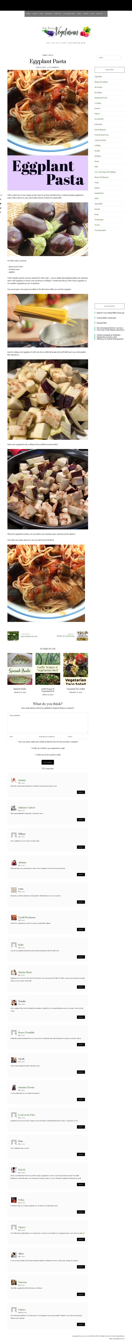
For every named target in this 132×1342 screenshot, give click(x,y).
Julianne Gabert (26, 807)
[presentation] (12, 672)
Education (98, 124)
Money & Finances (102, 177)
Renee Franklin (26, 1032)
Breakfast (98, 92)
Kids (96, 167)
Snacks (54, 2)
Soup (59, 2)
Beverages (21, 2)
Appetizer (30, 2)
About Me (6, 8)
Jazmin (22, 780)
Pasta (50, 55)
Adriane (22, 862)
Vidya (21, 1199)
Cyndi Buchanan (26, 917)
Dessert (97, 108)
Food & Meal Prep (39, 2)
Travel (48, 2)
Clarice (22, 1227)
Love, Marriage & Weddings (105, 172)
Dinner (5, 2)
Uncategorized (100, 230)
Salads (10, 2)
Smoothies (99, 204)
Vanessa (22, 1282)
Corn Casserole (79, 689)
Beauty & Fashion (101, 82)
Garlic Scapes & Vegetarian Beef (23, 690)
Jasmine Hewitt (26, 1087)
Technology (99, 220)
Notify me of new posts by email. (49, 755)
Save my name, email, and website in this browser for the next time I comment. (48, 742)
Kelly (21, 944)
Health (97, 151)
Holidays (98, 156)
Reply (81, 792)
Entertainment (100, 129)
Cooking (98, 103)
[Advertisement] (110, 267)
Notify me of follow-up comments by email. (48, 748)
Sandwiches (99, 193)
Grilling (98, 145)
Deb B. (21, 1169)
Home (97, 161)
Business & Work (101, 98)
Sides (15, 2)
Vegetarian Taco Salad (52, 689)
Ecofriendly (99, 119)
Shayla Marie (25, 972)
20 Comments (54, 67)
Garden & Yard (100, 140)
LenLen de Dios (26, 1114)
